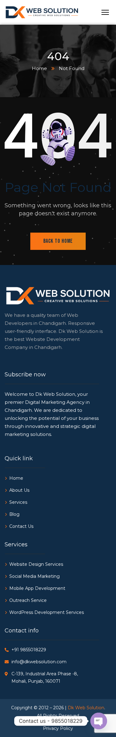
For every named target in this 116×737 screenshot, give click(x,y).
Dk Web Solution (86, 707)
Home (39, 68)
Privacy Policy (58, 728)
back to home (58, 241)
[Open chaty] (98, 721)
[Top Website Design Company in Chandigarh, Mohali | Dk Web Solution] (58, 12)
